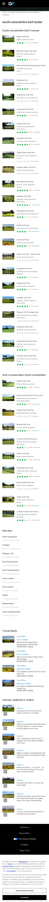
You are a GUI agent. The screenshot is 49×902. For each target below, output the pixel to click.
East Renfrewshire (10, 561)
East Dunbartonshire (10, 570)
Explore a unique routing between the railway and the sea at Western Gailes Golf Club (31, 755)
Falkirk (5, 595)
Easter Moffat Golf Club (25, 482)
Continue (24, 897)
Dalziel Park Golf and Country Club (30, 395)
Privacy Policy (24, 833)
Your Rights (11, 871)
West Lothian (8, 578)
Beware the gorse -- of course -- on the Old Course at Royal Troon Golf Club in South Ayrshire (30, 769)
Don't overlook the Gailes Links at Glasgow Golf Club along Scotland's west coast (30, 740)
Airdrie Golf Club (23, 497)
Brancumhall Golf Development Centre (31, 65)
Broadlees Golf (22, 80)
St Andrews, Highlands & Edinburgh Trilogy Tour (30, 687)
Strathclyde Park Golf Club (27, 341)
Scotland (6, 545)
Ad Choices (24, 827)
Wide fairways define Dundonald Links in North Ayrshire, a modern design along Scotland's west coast (31, 726)
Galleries (20, 708)
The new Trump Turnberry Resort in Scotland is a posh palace (30, 813)
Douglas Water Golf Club (26, 167)
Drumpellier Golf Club (25, 468)
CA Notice (24, 845)
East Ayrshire (8, 587)
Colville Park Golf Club (25, 410)
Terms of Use (24, 850)
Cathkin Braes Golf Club (26, 152)
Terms (10, 864)
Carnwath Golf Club (24, 138)
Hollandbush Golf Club (25, 211)
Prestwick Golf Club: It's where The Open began (30, 784)
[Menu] (3, 3)
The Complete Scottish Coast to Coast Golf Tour (31, 672)
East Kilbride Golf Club (25, 182)
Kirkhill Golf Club (23, 225)
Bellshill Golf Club (23, 424)
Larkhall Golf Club (23, 283)
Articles (19, 809)
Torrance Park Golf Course (27, 439)
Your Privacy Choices (27, 839)
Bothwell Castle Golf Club (26, 51)
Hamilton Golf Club (24, 196)
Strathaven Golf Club (24, 327)
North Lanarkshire (9, 536)
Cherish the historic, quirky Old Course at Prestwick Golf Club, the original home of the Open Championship (31, 798)
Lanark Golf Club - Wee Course (28, 254)
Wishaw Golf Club (23, 381)
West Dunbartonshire (11, 612)
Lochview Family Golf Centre (27, 511)
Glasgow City (8, 553)
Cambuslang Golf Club (25, 109)
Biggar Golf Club (23, 36)
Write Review (35, 43)
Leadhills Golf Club (24, 298)
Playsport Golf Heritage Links (28, 312)
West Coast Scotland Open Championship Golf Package (27, 643)
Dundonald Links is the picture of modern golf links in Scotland (29, 712)
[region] (24, 878)
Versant (23, 861)
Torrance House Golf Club (26, 356)
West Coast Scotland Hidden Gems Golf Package (30, 658)
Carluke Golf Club (23, 124)
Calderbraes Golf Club (25, 95)
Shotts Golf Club (23, 453)
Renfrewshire (8, 603)
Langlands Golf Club (24, 268)
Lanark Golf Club (23, 240)
